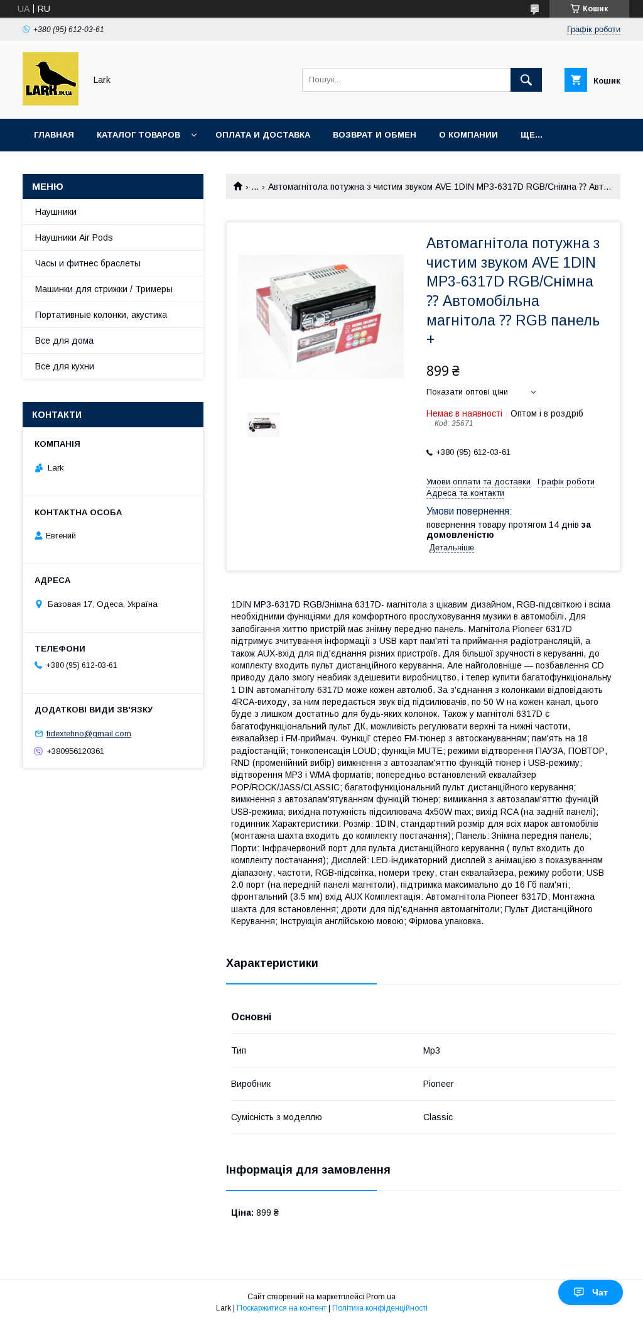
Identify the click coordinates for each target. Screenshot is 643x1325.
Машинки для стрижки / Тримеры (104, 289)
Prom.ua (381, 1296)
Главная (54, 134)
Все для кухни (64, 366)
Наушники (56, 212)
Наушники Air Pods (74, 237)
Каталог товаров (138, 134)
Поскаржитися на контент (282, 1308)
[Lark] (50, 102)
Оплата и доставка (262, 134)
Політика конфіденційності (380, 1308)
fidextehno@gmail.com (88, 733)
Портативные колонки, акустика (101, 315)
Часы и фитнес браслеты (88, 263)
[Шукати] (526, 80)
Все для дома (64, 340)
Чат (600, 1292)
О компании (468, 134)
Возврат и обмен (374, 134)
